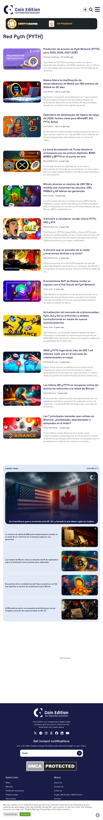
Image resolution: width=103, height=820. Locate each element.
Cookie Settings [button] (11, 814)
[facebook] (56, 733)
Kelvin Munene (49, 393)
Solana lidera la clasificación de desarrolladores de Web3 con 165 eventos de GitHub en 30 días (70, 83)
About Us (58, 782)
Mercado (9, 786)
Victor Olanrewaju (50, 428)
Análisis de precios (12, 268)
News (7, 100)
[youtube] (67, 733)
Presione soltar (12, 795)
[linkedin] (62, 733)
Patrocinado (11, 799)
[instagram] (46, 733)
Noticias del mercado (13, 237)
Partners (57, 799)
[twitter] (35, 733)
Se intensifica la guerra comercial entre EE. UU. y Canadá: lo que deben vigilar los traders (51, 521)
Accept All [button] (25, 814)
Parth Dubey (48, 196)
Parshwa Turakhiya (51, 57)
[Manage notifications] (98, 815)
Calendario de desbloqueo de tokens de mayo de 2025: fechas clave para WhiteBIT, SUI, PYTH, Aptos (71, 118)
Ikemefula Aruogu (50, 362)
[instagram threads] (51, 733)
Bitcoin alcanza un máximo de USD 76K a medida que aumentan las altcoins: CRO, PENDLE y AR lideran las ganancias (67, 187)
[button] (97, 9)
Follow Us (58, 790)
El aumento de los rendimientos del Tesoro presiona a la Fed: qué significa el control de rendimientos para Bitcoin (31, 585)
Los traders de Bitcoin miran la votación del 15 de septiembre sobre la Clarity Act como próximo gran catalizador (31, 561)
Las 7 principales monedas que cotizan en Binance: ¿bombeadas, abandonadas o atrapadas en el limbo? (68, 420)
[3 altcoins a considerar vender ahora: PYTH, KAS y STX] (22, 228)
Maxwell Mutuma (50, 161)
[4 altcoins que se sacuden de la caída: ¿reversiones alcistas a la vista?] (22, 260)
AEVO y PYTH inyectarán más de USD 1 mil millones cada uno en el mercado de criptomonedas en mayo (68, 354)
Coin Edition (48, 92)
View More (91, 468)
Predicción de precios (13, 67)
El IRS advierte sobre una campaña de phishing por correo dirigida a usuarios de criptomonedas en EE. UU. (30, 609)
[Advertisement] (51, 675)
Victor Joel (47, 289)
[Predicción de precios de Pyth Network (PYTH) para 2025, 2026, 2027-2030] (22, 59)
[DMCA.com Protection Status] (51, 766)
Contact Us (58, 786)
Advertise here (65, 658)
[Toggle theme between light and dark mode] (85, 10)
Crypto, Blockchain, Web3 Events (68, 795)
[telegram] (40, 733)
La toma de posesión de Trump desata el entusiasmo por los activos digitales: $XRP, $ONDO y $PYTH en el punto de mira (69, 153)
